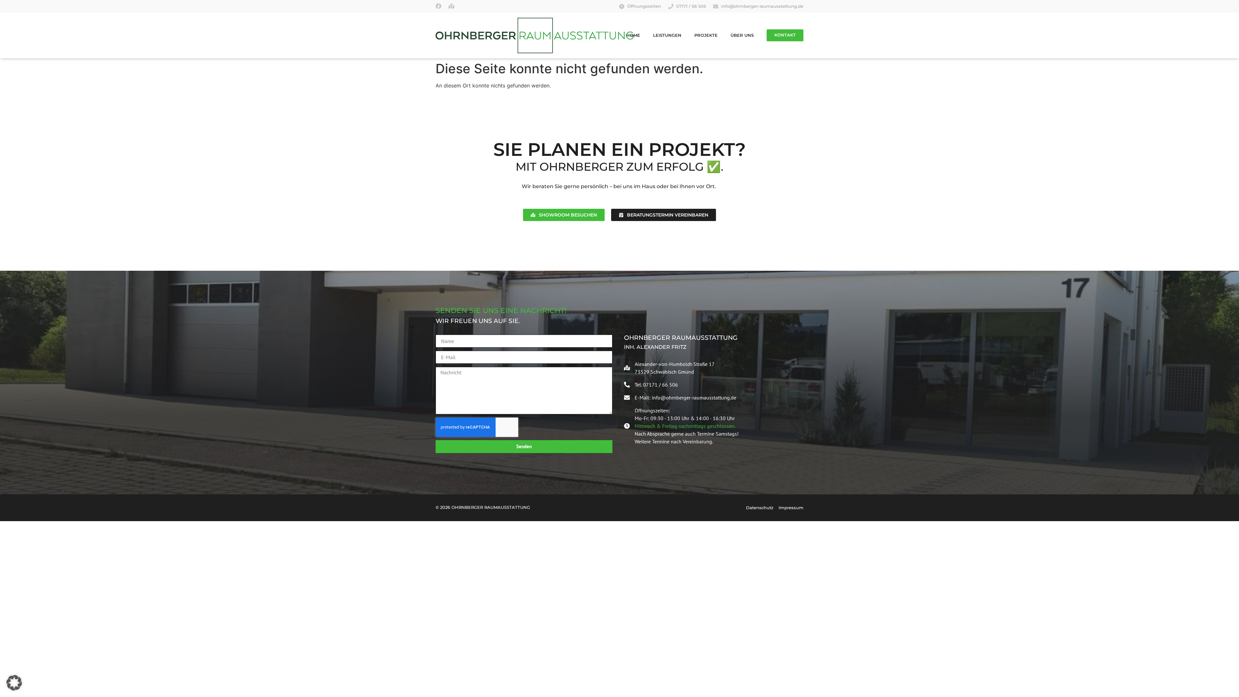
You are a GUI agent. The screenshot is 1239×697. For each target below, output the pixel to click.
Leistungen (667, 35)
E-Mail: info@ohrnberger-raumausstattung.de (685, 397)
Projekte (706, 35)
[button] (14, 683)
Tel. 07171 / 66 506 (656, 384)
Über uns (742, 35)
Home (633, 35)
